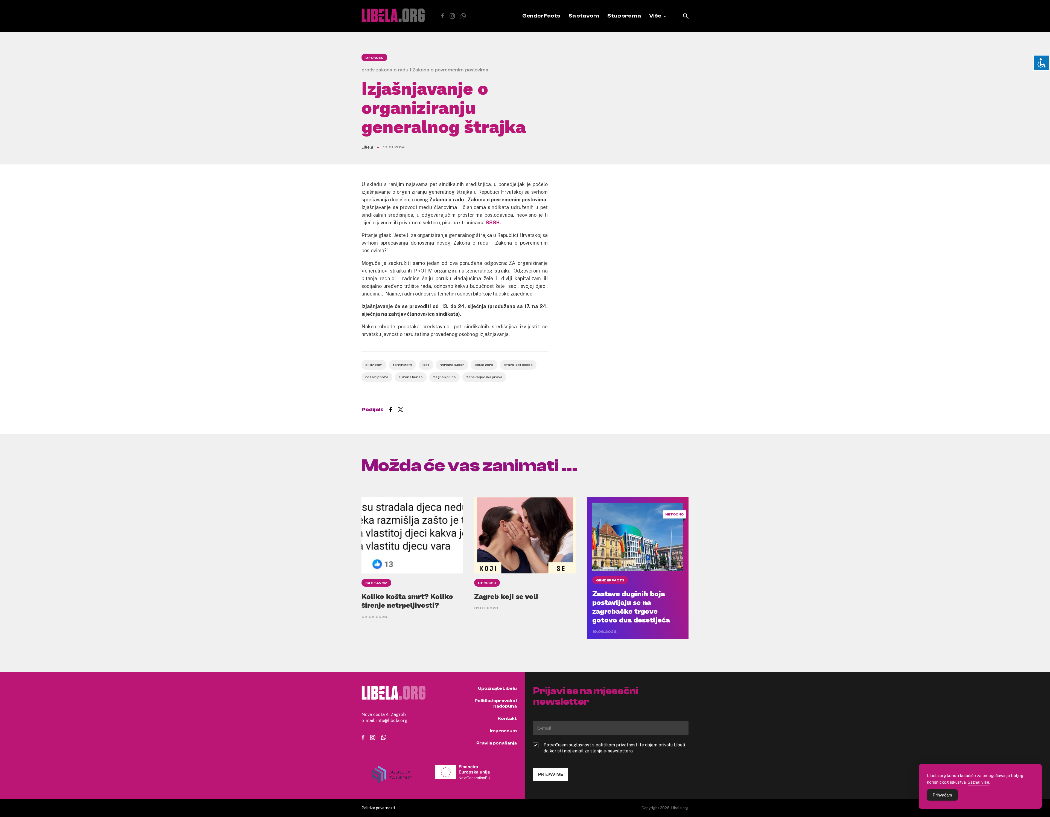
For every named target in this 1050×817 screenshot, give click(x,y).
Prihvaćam (942, 795)
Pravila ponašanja (496, 743)
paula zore (484, 365)
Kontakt (507, 718)
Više (655, 16)
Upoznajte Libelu (497, 688)
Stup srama (624, 16)
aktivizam (374, 365)
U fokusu (374, 58)
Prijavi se (550, 774)
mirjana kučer (452, 365)
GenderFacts (541, 16)
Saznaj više (978, 782)
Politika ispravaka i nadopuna (496, 703)
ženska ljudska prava (484, 377)
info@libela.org (391, 720)
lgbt (425, 365)
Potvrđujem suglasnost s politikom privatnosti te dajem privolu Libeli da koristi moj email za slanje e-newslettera (614, 748)
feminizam (402, 365)
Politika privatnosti (378, 808)
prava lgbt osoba (518, 365)
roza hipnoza (376, 377)
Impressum (503, 730)
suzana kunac (411, 377)
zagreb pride (444, 377)
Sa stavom (583, 16)
